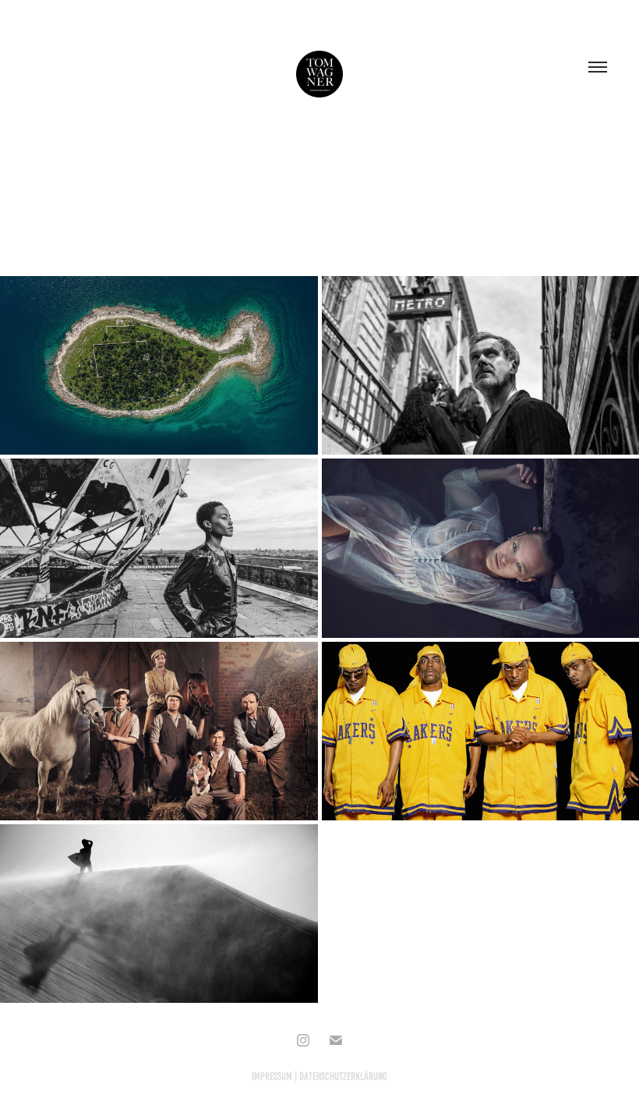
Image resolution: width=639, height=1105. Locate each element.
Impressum (272, 1076)
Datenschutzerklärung (343, 1076)
